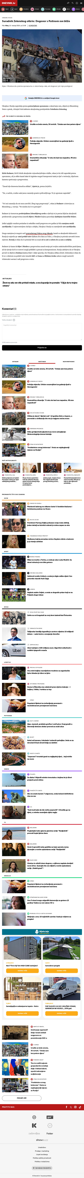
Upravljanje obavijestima (43, 1168)
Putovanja (47, 9)
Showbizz (25, 9)
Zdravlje (58, 9)
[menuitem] (76, 3)
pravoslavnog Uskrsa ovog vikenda (39, 233)
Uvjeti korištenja (42, 1154)
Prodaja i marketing (42, 1151)
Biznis (68, 9)
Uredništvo (42, 1147)
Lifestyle (37, 9)
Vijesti (6, 9)
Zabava (78, 9)
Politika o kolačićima (42, 1161)
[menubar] (76, 3)
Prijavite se (42, 348)
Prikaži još (21, 1098)
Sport (16, 9)
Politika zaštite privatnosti (42, 1158)
